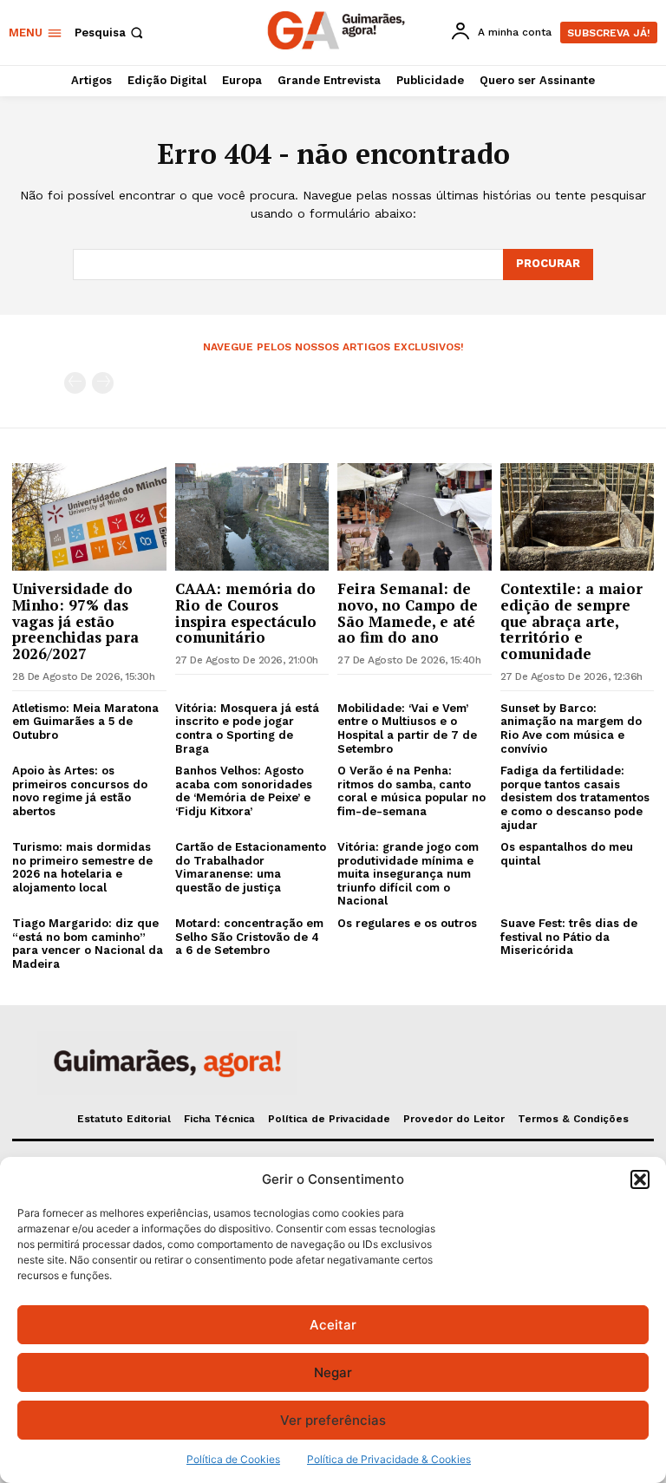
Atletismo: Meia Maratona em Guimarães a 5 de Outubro (85, 722)
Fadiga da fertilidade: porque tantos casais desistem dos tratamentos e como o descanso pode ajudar (575, 797)
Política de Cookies (233, 1459)
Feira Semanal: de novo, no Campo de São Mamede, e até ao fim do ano (407, 612)
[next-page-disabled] (103, 383)
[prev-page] (75, 383)
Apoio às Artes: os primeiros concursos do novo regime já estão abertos (79, 791)
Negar (333, 1372)
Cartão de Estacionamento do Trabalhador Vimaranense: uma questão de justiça (250, 867)
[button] (640, 1179)
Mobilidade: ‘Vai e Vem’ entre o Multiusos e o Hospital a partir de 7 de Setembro (407, 728)
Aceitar (333, 1324)
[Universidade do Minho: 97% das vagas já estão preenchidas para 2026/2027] (89, 517)
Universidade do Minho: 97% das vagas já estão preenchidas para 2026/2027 (75, 620)
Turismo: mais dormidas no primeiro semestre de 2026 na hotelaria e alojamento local (82, 867)
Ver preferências (333, 1420)
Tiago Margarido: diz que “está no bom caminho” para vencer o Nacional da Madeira (87, 943)
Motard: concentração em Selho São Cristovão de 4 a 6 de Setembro (249, 937)
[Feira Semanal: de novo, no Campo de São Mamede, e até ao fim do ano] (414, 517)
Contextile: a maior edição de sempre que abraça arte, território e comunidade (571, 620)
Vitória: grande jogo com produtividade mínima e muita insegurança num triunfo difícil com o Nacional (408, 873)
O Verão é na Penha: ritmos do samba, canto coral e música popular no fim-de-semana (411, 791)
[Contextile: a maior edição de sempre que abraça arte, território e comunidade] (577, 517)
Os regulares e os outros (407, 923)
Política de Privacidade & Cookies (389, 1459)
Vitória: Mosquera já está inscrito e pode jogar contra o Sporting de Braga (247, 728)
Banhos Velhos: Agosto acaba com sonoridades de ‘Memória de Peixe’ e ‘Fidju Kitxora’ (243, 791)
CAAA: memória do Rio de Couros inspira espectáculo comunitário (246, 612)
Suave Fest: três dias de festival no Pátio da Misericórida (568, 937)
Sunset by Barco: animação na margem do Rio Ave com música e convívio (571, 728)
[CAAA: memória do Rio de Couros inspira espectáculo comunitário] (252, 517)
